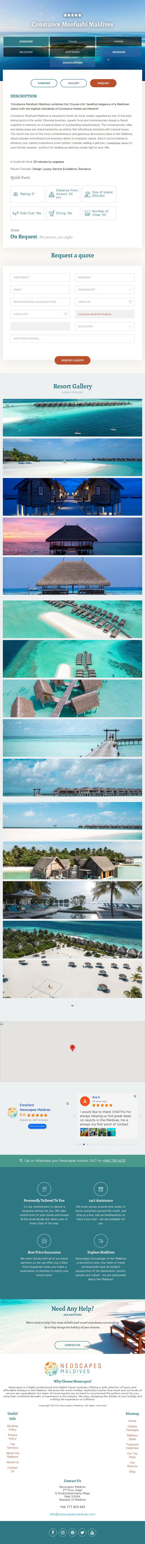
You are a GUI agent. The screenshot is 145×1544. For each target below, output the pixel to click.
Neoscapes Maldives (35, 1109)
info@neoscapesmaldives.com (72, 1514)
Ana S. (96, 1097)
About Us (13, 1462)
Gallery (73, 83)
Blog (132, 1472)
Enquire (103, 83)
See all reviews (37, 1126)
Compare (44, 83)
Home (132, 1421)
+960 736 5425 (114, 1160)
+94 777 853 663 (72, 1507)
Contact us (72, 1345)
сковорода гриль (117, 143)
